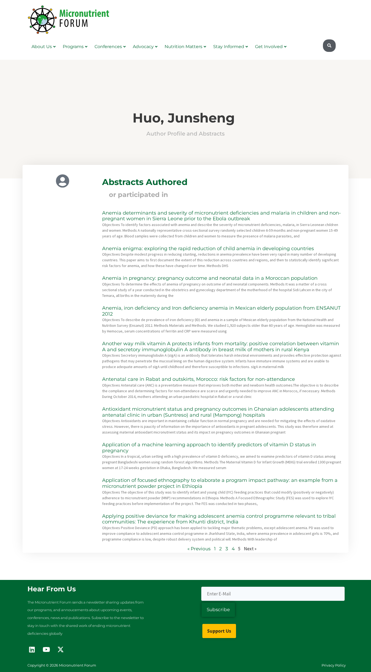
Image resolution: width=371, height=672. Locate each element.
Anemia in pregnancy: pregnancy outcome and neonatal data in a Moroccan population (209, 278)
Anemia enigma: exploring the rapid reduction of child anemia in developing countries (208, 249)
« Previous (198, 548)
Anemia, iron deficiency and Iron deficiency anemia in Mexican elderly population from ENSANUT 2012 (221, 311)
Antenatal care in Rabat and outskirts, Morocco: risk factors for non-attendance (198, 379)
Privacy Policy (334, 665)
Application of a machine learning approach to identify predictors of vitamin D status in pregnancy (209, 448)
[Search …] (329, 45)
